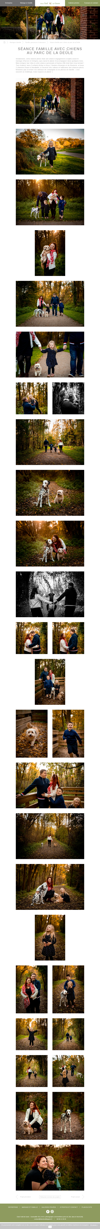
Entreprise (8, 3)
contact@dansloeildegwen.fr (43, 1219)
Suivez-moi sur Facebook (48, 1212)
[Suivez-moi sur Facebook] (52, 1211)
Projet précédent (25, 1197)
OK (50, 1227)
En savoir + (94, 1225)
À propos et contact (91, 3)
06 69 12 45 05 (61, 1219)
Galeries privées (73, 3)
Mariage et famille (26, 3)
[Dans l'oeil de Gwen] (50, 3)
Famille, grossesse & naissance (35, 42)
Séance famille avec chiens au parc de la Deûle (65, 42)
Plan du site (87, 1207)
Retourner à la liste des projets (50, 1197)
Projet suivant (75, 1197)
